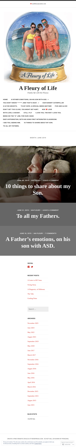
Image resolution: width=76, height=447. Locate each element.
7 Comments (50, 233)
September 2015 (33, 396)
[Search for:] (38, 309)
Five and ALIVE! (61, 106)
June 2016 (31, 373)
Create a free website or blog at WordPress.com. (25, 438)
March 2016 (32, 387)
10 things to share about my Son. (38, 123)
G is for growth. (10, 106)
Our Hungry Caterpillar (53, 103)
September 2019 (33, 341)
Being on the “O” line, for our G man (18, 116)
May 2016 (31, 378)
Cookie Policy (38, 443)
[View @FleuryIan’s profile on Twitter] (32, 267)
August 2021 (32, 337)
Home (5, 99)
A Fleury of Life (38, 88)
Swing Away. (32, 285)
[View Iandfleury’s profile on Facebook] (29, 267)
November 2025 (33, 323)
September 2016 (33, 364)
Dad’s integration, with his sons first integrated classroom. (30, 119)
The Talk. (31, 294)
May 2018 (31, 346)
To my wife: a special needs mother (36, 106)
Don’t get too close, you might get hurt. (21, 109)
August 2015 (32, 400)
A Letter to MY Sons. (35, 280)
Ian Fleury (36, 180)
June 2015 (31, 405)
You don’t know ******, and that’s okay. (20, 103)
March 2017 (32, 355)
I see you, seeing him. (12, 123)
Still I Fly (28, 113)
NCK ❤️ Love (47, 109)
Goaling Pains (32, 298)
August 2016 (32, 369)
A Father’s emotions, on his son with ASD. (29, 99)
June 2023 (31, 328)
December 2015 (33, 391)
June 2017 (31, 350)
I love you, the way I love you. (48, 113)
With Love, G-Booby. (11, 113)
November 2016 (33, 360)
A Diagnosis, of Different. (36, 289)
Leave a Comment (51, 180)
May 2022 (31, 332)
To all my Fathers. (11, 126)
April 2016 (31, 382)
